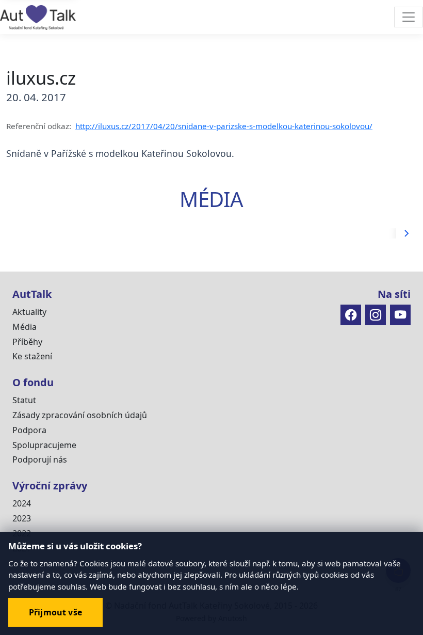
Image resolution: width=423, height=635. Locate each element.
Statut (24, 400)
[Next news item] (406, 233)
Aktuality (29, 312)
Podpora (29, 430)
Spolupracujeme (44, 445)
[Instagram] (375, 315)
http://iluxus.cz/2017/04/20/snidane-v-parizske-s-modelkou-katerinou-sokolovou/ (223, 126)
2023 (21, 518)
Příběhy (27, 341)
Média (24, 326)
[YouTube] (400, 315)
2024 (21, 503)
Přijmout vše (55, 612)
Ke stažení (32, 356)
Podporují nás (39, 459)
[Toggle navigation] (408, 17)
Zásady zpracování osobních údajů (79, 415)
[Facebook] (350, 315)
